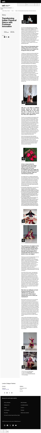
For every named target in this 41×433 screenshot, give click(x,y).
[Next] (4, 431)
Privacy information (7, 402)
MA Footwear (29, 27)
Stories (13, 10)
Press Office (6, 412)
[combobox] (8, 7)
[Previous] (1, 431)
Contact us (22, 407)
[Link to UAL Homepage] (3, 1)
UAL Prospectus (6, 410)
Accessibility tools (22, 4)
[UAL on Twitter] (10, 425)
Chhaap (32, 28)
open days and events (31, 373)
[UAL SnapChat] (8, 37)
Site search (2, 7)
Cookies (5, 407)
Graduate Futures (29, 372)
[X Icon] (9, 393)
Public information (24, 402)
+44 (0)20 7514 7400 (5, 389)
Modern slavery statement (25, 412)
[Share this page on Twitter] (6, 37)
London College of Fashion (6, 10)
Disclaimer (22, 410)
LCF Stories (26, 374)
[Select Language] (30, 4)
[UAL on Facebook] (7, 425)
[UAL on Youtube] (15, 425)
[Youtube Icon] (11, 393)
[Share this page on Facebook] (4, 37)
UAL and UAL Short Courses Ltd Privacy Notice (12, 415)
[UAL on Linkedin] (13, 425)
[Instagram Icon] (4, 393)
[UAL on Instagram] (4, 425)
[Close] (7, 432)
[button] (36, 4)
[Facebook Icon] (7, 393)
